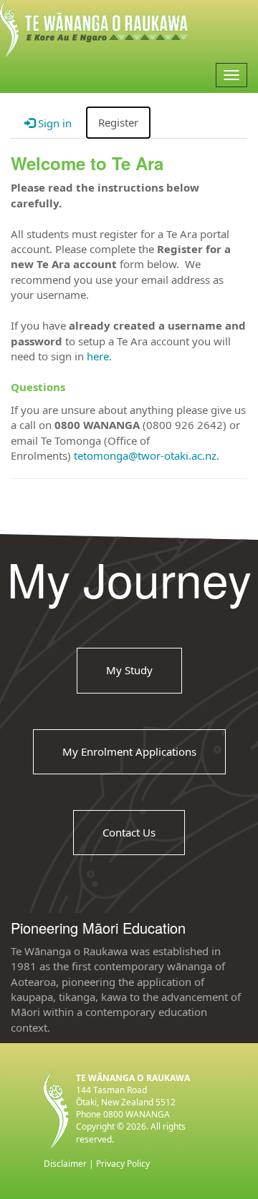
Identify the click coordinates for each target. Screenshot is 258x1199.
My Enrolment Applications (129, 751)
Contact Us (129, 832)
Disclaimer (65, 1164)
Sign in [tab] (53, 123)
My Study (129, 670)
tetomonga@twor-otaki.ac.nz (145, 455)
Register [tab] (118, 122)
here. (99, 356)
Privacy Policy (123, 1164)
